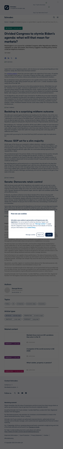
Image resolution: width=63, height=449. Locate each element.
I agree (49, 234)
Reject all (40, 234)
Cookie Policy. (31, 227)
